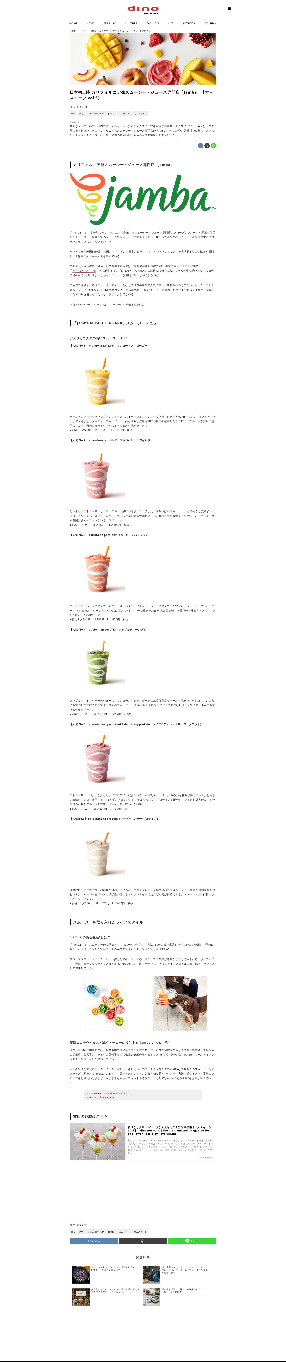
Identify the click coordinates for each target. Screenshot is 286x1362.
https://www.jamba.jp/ (116, 1093)
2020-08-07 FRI (78, 106)
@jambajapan (107, 1097)
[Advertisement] (106, 1197)
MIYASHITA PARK (84, 270)
